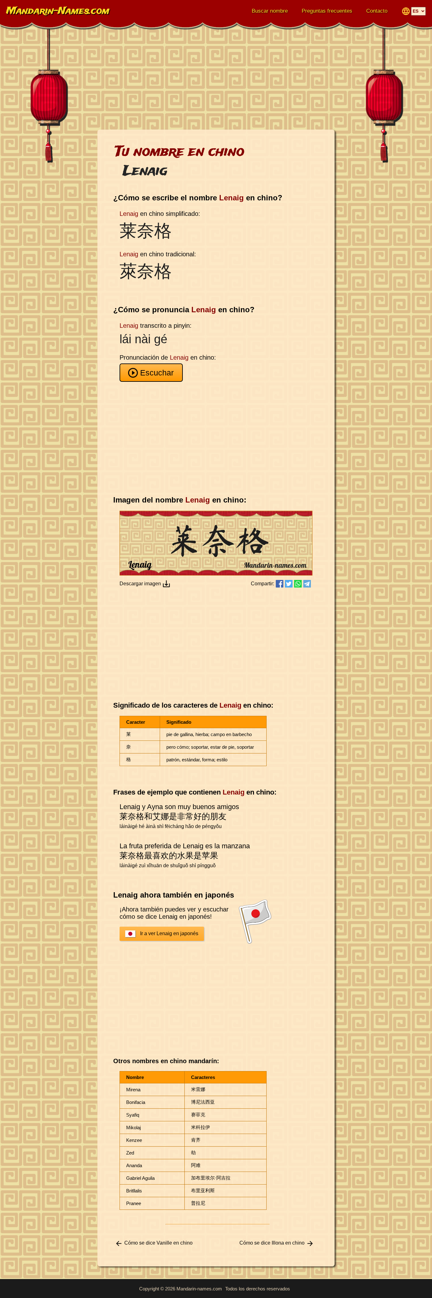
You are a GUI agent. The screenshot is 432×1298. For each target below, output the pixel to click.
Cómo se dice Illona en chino (272, 1243)
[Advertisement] (216, 79)
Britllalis (134, 1190)
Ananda (134, 1165)
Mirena (133, 1089)
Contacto (376, 11)
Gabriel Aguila (140, 1178)
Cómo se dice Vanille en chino (158, 1243)
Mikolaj (133, 1127)
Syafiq (132, 1115)
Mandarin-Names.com (57, 11)
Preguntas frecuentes (327, 11)
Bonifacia (135, 1102)
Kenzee (134, 1140)
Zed (130, 1152)
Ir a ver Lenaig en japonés (169, 933)
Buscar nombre (270, 11)
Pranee (133, 1203)
